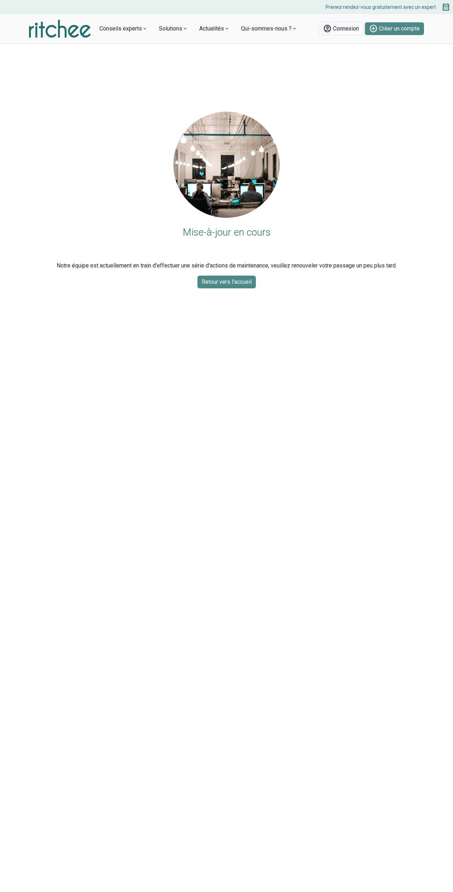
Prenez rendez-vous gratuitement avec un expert (388, 7)
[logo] (60, 28)
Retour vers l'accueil (227, 281)
